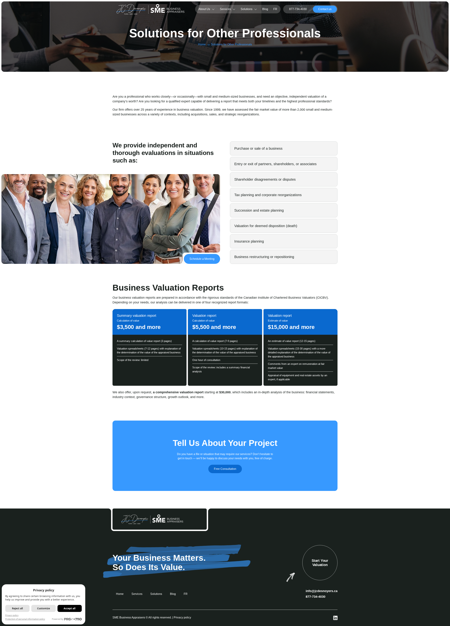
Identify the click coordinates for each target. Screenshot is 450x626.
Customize (43, 608)
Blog (265, 9)
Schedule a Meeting (201, 258)
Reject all (17, 608)
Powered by (57, 619)
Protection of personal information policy (25, 619)
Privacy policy (182, 617)
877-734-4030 (298, 9)
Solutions (246, 9)
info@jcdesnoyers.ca (322, 591)
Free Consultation (225, 468)
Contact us (325, 9)
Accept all (69, 608)
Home (202, 44)
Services (225, 9)
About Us (204, 9)
